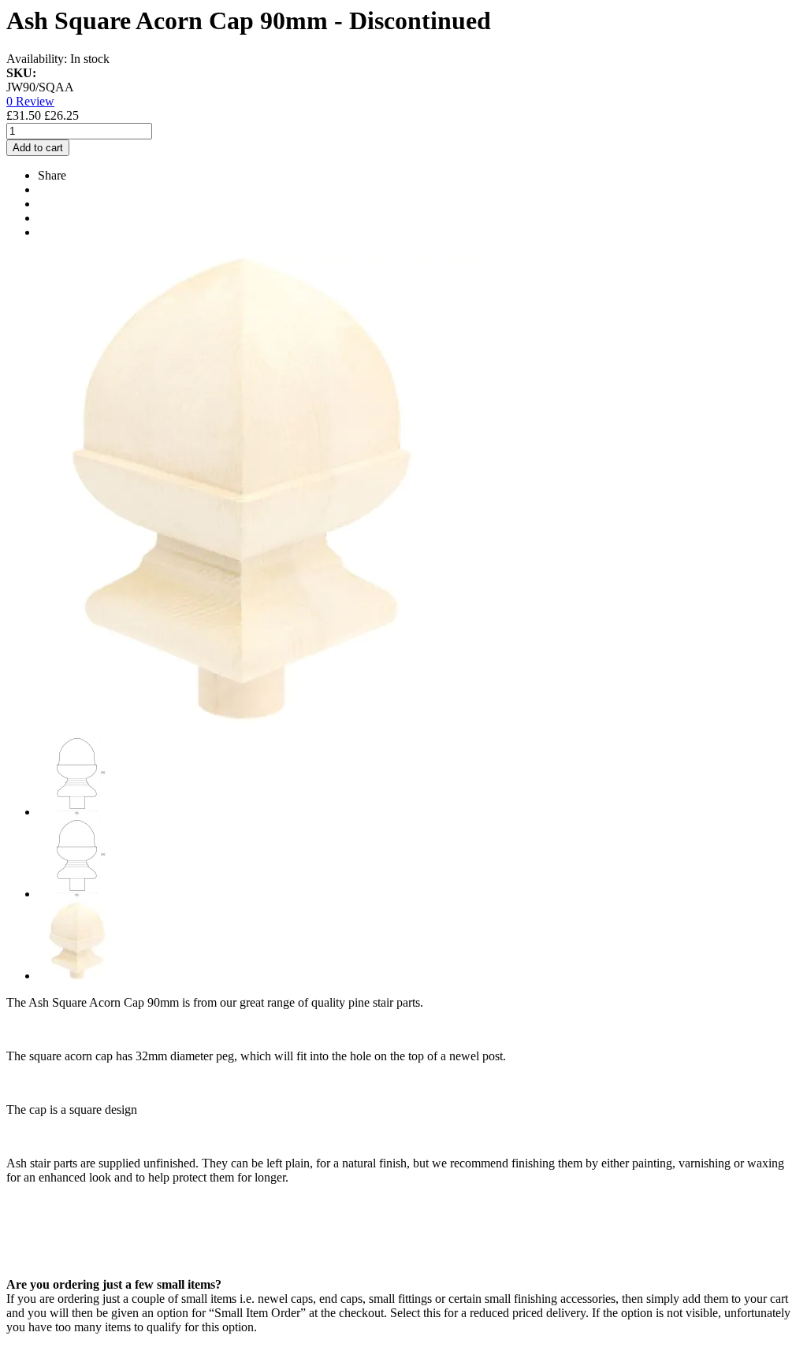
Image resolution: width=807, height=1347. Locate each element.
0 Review (30, 101)
